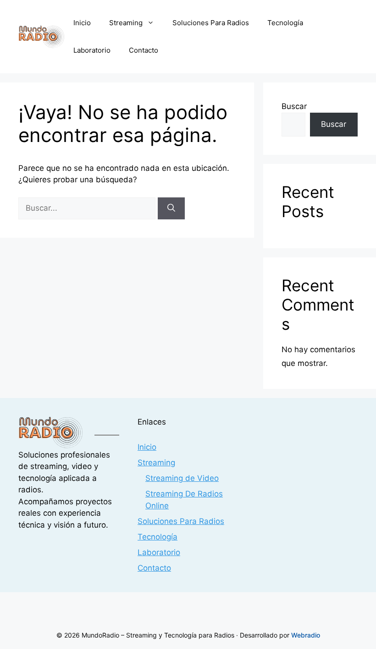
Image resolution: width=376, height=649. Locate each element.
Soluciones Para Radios (210, 22)
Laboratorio (92, 50)
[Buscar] (171, 208)
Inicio (82, 22)
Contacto (143, 50)
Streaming (126, 22)
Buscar (294, 106)
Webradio (305, 635)
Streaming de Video (182, 478)
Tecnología (285, 22)
